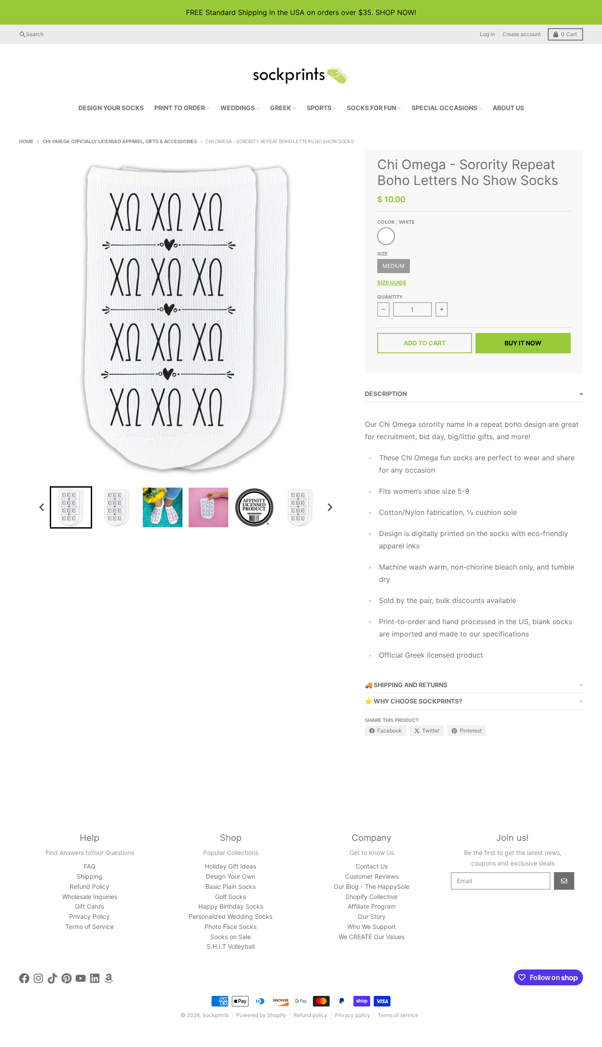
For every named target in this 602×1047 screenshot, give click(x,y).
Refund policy (310, 1015)
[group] (71, 507)
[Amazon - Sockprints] (109, 978)
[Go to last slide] (42, 507)
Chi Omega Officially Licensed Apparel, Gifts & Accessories (120, 141)
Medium (394, 266)
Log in (487, 34)
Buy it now (523, 343)
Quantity (390, 297)
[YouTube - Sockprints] (80, 978)
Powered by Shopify (261, 1015)
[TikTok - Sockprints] (52, 978)
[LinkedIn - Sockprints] (94, 978)
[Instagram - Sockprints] (38, 978)
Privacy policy (352, 1015)
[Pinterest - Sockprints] (66, 978)
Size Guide (391, 282)
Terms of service (398, 1015)
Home (26, 141)
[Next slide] (329, 507)
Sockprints (215, 1015)
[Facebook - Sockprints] (24, 978)
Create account (521, 34)
